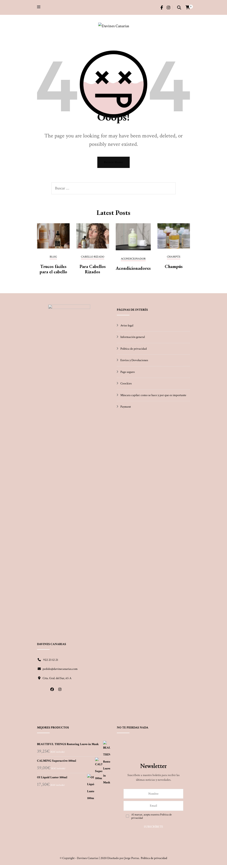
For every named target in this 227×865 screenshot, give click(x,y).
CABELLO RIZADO (92, 257)
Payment (125, 407)
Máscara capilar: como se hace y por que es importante (153, 395)
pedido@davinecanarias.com (60, 669)
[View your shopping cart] (188, 7)
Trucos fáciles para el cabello (53, 269)
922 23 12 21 (50, 660)
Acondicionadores (133, 268)
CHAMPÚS (173, 257)
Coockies (126, 383)
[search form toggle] (179, 8)
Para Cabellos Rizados (93, 269)
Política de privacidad (133, 349)
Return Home (113, 162)
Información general (132, 337)
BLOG (53, 257)
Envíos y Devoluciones (134, 360)
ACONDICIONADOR (133, 259)
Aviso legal (126, 326)
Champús (174, 266)
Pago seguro (127, 372)
